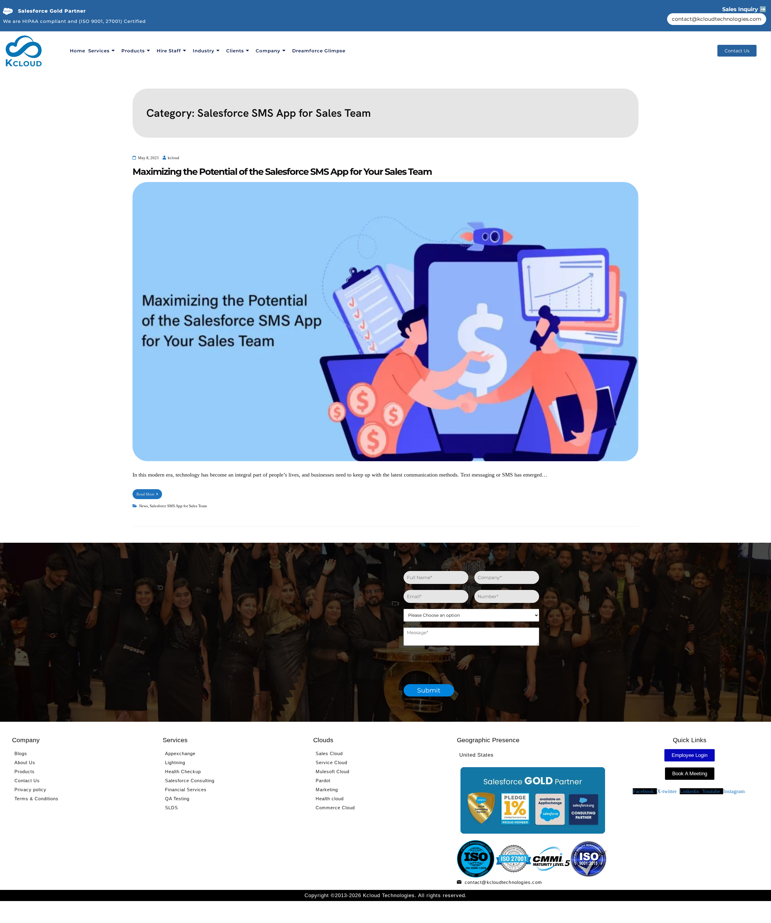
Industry (203, 51)
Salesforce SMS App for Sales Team (178, 506)
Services (99, 51)
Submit (429, 690)
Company (268, 51)
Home (77, 51)
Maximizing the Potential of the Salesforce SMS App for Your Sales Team (282, 171)
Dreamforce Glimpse (318, 51)
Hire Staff (169, 51)
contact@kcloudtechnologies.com (716, 19)
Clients (235, 51)
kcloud (173, 158)
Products (133, 51)
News (143, 506)
